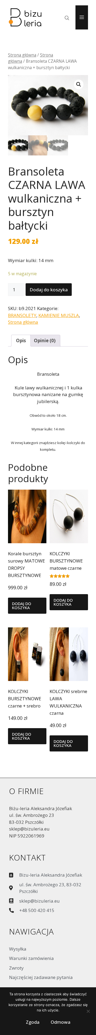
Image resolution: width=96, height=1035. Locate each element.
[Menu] (81, 17)
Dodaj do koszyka (49, 289)
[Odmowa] (88, 1012)
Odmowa (60, 1022)
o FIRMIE (26, 790)
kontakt (27, 857)
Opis (21, 340)
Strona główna (22, 55)
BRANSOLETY (22, 315)
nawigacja (31, 931)
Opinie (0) (44, 340)
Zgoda (32, 1022)
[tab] (21, 341)
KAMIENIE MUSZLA (58, 315)
